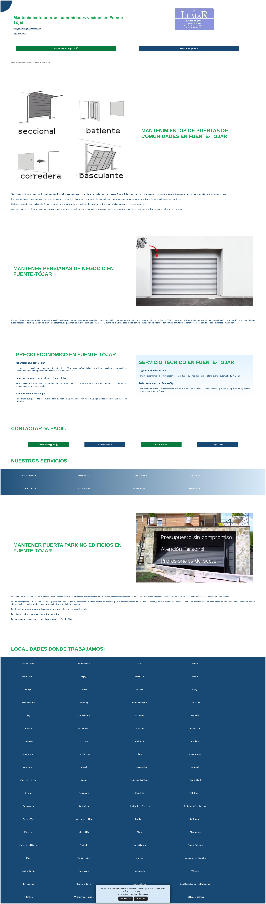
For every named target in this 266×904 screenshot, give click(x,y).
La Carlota (84, 806)
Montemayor (84, 728)
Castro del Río (28, 871)
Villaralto (195, 871)
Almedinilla (140, 793)
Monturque (195, 728)
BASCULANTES (28, 475)
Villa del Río (84, 832)
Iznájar (28, 689)
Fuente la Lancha (28, 780)
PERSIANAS (195, 475)
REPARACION (139, 488)
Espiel (84, 767)
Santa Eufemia (139, 884)
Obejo (28, 715)
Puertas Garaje (15, 62)
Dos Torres (28, 767)
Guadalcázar (28, 754)
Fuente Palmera (195, 845)
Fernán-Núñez (84, 858)
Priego (195, 689)
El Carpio (139, 715)
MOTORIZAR (84, 488)
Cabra (139, 663)
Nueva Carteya (140, 845)
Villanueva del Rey (84, 884)
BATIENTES (84, 475)
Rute (28, 858)
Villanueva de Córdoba (195, 858)
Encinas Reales (139, 767)
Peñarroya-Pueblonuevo (195, 806)
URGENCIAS (195, 488)
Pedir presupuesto (189, 48)
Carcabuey (84, 793)
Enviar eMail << (161, 445)
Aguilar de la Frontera (140, 806)
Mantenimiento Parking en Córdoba (31, 62)
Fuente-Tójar (28, 819)
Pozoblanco (28, 806)
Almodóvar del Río (83, 819)
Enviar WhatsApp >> (64, 48)
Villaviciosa (195, 702)
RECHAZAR (125, 898)
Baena (195, 663)
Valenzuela (140, 871)
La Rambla (195, 819)
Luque (84, 780)
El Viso (28, 793)
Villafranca (195, 793)
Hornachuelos (84, 715)
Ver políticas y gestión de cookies (133, 894)
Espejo (84, 676)
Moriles (84, 689)
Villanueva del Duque (84, 897)
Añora (139, 832)
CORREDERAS (139, 475)
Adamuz (28, 728)
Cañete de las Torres (139, 780)
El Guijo (84, 741)
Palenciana (84, 871)
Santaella (84, 845)
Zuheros (139, 754)
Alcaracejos (195, 832)
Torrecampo (28, 884)
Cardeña (195, 741)
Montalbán (195, 715)
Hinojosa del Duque (28, 845)
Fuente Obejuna (139, 702)
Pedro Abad (195, 780)
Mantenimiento (28, 663)
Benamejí (84, 702)
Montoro (139, 858)
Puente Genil (84, 663)
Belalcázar (139, 676)
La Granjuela (195, 754)
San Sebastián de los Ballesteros (195, 884)
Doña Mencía (28, 676)
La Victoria (140, 728)
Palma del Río (28, 702)
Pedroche (139, 741)
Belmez (195, 676)
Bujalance (139, 819)
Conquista (28, 741)
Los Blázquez (84, 754)
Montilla (139, 689)
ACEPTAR (140, 898)
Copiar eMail (218, 445)
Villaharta (28, 897)
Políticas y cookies (195, 897)
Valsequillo (195, 767)
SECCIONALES (28, 488)
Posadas (28, 832)
